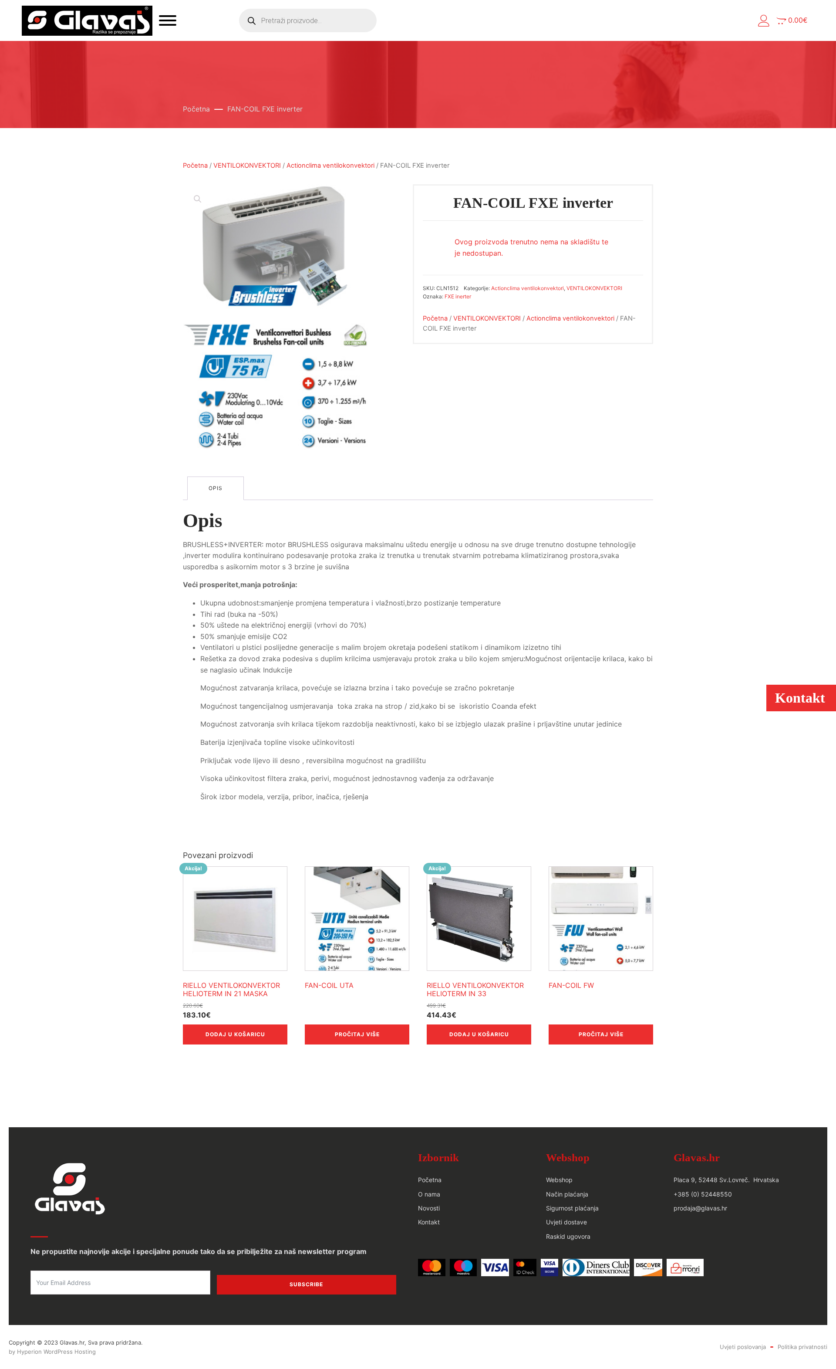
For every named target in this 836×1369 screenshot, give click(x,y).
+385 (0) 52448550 (703, 1194)
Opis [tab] (215, 488)
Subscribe (306, 1284)
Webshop (559, 1179)
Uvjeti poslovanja (743, 1346)
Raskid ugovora (568, 1236)
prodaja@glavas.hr (700, 1208)
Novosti (429, 1208)
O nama (429, 1194)
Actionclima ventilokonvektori (330, 165)
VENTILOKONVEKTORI (247, 165)
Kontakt (429, 1222)
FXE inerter (458, 296)
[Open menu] (167, 20)
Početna (196, 109)
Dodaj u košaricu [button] (235, 1034)
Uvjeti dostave (566, 1222)
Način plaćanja (567, 1194)
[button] (764, 21)
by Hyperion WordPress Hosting (52, 1351)
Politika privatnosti (802, 1346)
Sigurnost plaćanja (572, 1208)
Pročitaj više (357, 1034)
